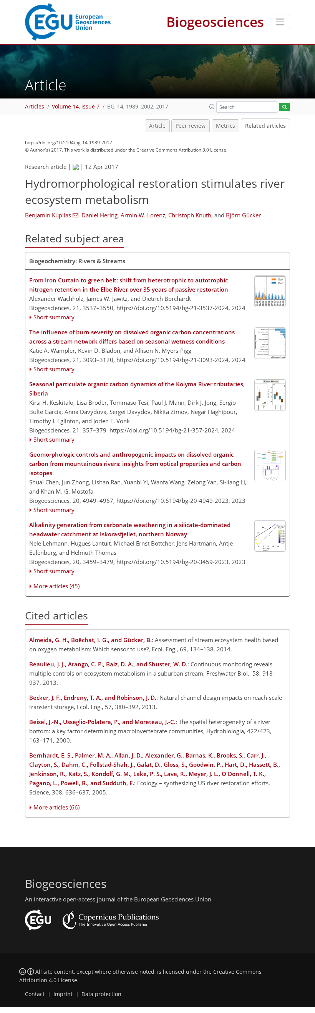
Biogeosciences (215, 22)
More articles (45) (56, 586)
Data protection (101, 994)
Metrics (225, 125)
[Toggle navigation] (280, 22)
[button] (212, 106)
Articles (34, 106)
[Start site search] (284, 107)
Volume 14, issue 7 (75, 106)
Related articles (265, 125)
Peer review (191, 125)
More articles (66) (56, 807)
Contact (35, 994)
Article (157, 125)
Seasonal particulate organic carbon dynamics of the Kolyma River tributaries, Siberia (137, 388)
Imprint (63, 994)
